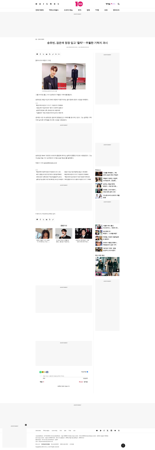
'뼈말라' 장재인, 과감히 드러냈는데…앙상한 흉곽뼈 (110, 181)
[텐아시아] (79, 3)
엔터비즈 (116, 10)
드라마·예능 (68, 10)
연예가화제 (40, 10)
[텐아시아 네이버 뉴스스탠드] (54, 4)
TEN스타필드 (54, 10)
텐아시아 (44, 446)
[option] (107, 264)
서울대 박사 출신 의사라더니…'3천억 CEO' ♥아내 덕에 (111, 228)
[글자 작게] (59, 54)
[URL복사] (52, 54)
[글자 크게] (56, 54)
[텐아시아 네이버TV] (40, 4)
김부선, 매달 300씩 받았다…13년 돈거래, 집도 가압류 (109, 186)
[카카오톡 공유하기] (37, 54)
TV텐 (97, 10)
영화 (88, 10)
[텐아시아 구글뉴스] (58, 4)
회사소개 (38, 444)
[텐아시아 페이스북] (43, 4)
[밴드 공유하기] (49, 54)
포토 (106, 10)
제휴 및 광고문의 (64, 444)
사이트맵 (72, 444)
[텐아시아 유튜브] (36, 4)
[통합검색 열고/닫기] (118, 4)
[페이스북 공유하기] (40, 54)
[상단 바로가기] (123, 446)
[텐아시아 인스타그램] (51, 4)
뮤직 (79, 10)
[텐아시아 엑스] (47, 4)
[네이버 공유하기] (46, 54)
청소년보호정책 (55, 444)
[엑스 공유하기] (43, 54)
